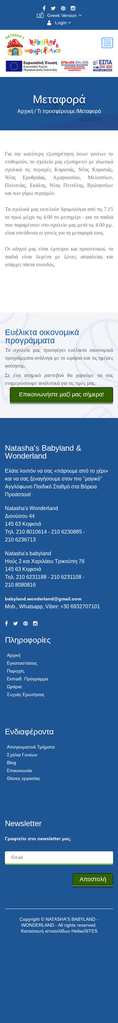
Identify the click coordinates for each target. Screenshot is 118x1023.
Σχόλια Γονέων (22, 754)
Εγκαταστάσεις (22, 663)
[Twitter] (53, 8)
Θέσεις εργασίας (23, 778)
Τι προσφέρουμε (56, 111)
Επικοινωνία (19, 770)
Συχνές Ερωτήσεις (26, 694)
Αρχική (25, 111)
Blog (11, 762)
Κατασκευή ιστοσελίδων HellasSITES (59, 931)
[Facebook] (44, 8)
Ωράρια (14, 686)
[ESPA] (59, 64)
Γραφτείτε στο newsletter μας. (38, 838)
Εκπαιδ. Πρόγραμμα (27, 678)
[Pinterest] (63, 8)
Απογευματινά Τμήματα (31, 746)
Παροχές (16, 670)
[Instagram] (73, 8)
